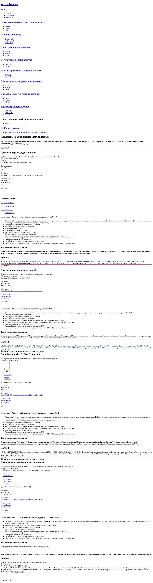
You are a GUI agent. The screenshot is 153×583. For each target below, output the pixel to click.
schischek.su (9, 4)
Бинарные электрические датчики (20, 93)
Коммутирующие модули (15, 106)
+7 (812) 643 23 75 (7, 203)
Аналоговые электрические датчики (21, 81)
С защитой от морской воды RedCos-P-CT (6, 296)
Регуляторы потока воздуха (16, 59)
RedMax (8, 28)
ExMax (7, 26)
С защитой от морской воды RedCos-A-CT (6, 505)
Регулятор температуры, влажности (21, 70)
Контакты (9, 17)
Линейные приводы (12, 34)
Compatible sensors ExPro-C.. (8, 377)
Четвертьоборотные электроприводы (22, 22)
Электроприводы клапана (15, 47)
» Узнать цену (10, 213)
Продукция (10, 15)
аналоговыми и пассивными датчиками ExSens (8, 479)
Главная (8, 13)
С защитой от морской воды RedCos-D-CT (6, 400)
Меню (3, 9)
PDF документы (10, 128)
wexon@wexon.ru (7, 210)
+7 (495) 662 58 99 (7, 206)
